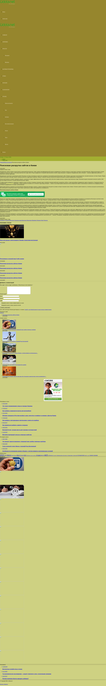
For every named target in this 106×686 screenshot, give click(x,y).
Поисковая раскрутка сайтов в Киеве (11, 263)
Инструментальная (9, 123)
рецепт (86, 455)
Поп (6, 110)
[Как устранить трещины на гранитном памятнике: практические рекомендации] (12, 622)
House (6, 130)
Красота (4, 48)
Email (1, 298)
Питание (4, 82)
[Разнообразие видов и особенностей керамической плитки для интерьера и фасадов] (12, 553)
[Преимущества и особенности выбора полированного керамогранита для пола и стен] (12, 511)
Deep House (13, 455)
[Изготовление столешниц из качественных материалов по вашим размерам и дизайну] (12, 635)
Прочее (4, 96)
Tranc (6, 137)
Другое (6, 144)
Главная (2, 162)
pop (25, 455)
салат (88, 455)
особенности (50, 455)
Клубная (7, 116)
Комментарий (3, 294)
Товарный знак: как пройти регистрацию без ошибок (14, 364)
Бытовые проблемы (7, 69)
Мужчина (7, 62)
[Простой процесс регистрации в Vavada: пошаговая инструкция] (12, 237)
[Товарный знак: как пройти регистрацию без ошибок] (9, 363)
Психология (5, 89)
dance (9, 455)
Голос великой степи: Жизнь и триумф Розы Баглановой (15, 341)
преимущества (60, 455)
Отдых (4, 75)
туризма (95, 455)
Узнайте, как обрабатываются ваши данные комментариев (38, 309)
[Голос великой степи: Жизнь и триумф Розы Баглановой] (9, 340)
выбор (32, 455)
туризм (91, 455)
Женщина (7, 55)
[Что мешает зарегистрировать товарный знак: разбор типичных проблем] (9, 328)
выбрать (34, 455)
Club (5, 455)
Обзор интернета (9, 103)
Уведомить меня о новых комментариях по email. (12, 303)
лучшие (38, 455)
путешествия (81, 455)
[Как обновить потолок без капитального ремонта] (12, 594)
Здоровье (5, 41)
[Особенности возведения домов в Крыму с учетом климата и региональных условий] (9, 352)
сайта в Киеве (9, 183)
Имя (1, 296)
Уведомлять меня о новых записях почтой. (11, 305)
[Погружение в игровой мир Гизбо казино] (9, 256)
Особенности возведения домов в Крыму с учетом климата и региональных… (20, 353)
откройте (55, 455)
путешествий (75, 455)
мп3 (46, 455)
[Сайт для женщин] (7, 4)
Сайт (1, 300)
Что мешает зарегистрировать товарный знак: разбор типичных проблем (19, 329)
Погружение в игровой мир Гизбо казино (12, 258)
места (42, 455)
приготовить (65, 455)
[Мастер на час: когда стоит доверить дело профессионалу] (12, 608)
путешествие (69, 455)
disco (18, 455)
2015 (2, 455)
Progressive (28, 455)
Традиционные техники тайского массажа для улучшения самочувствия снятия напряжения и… (24, 376)
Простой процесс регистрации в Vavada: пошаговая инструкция (19, 240)
